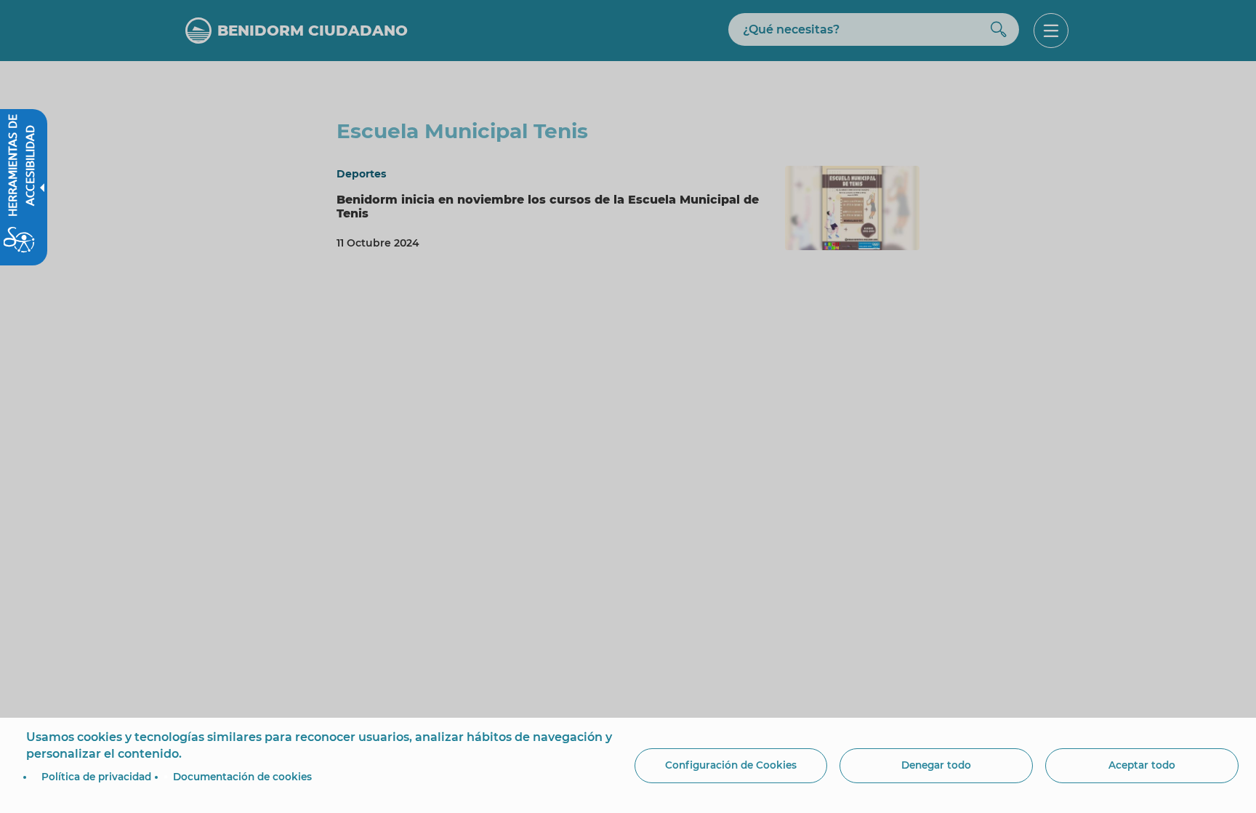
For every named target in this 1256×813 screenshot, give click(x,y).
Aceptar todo (1141, 765)
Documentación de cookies (242, 776)
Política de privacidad (96, 776)
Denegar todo (936, 765)
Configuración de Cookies (731, 765)
